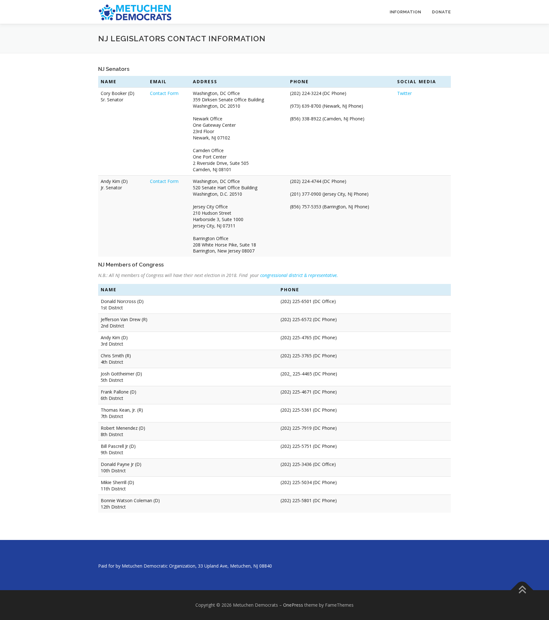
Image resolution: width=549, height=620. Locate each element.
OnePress (293, 605)
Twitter (404, 93)
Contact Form (164, 93)
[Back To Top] (522, 590)
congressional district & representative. (299, 275)
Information (405, 12)
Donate (441, 12)
